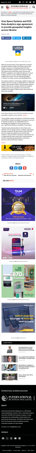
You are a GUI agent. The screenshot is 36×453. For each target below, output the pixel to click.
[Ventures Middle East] (18, 318)
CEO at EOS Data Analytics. (18, 154)
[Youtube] (30, 2)
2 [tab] (9, 299)
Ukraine (10, 158)
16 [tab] (26, 299)
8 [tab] (18, 261)
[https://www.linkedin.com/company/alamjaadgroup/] (18, 281)
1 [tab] (9, 261)
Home (10, 12)
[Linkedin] (34, 2)
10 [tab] (20, 261)
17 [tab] (27, 299)
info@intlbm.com (15, 427)
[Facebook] (20, 2)
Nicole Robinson (22, 156)
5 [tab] (14, 261)
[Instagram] (27, 2)
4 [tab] (13, 261)
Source (25, 115)
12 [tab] (23, 261)
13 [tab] (24, 261)
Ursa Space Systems (18, 158)
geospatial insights (12, 156)
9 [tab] (19, 261)
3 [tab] (12, 261)
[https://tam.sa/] (18, 204)
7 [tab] (15, 299)
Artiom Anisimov (5, 154)
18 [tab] (28, 299)
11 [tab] (20, 299)
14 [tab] (25, 261)
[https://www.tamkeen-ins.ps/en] (18, 242)
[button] (6, 38)
